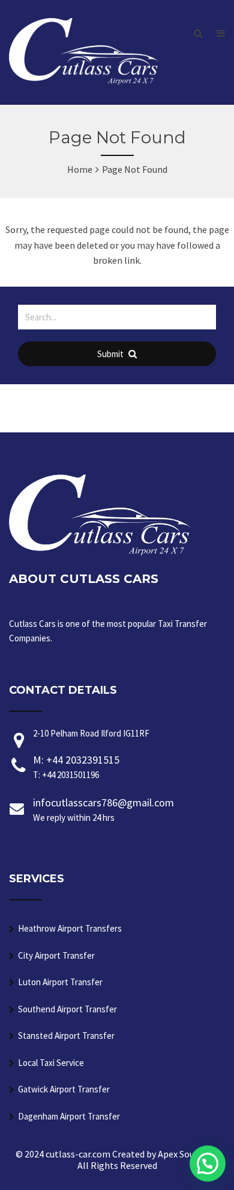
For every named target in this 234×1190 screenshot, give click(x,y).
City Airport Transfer (56, 955)
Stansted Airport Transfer (66, 1035)
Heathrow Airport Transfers (70, 928)
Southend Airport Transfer (67, 1009)
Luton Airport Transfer (60, 982)
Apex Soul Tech (188, 1154)
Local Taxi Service (51, 1062)
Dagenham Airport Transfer (69, 1116)
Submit (111, 354)
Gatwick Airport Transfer (64, 1089)
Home (79, 169)
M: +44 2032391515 (76, 766)
